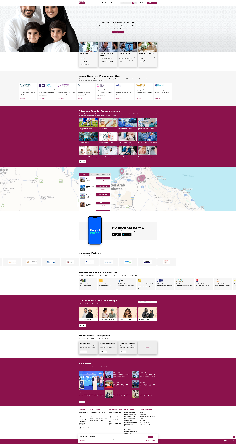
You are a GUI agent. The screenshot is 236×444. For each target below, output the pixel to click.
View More (82, 325)
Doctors (92, 2)
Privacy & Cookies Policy (145, 422)
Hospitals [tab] (84, 174)
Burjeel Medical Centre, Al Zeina (97, 420)
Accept (150, 437)
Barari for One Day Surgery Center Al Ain (115, 420)
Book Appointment (152, 2)
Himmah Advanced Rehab (130, 414)
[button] (126, 3)
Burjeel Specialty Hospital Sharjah (83, 420)
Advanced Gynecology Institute (129, 425)
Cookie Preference (150, 440)
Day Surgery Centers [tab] (105, 174)
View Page (103, 180)
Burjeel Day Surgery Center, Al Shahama (116, 416)
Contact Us (142, 420)
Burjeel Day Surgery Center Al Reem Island (115, 413)
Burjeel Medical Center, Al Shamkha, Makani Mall (98, 413)
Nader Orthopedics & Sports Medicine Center (130, 432)
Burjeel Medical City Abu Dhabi (83, 413)
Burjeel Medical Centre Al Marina (97, 416)
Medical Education (115, 2)
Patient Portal (143, 414)
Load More (82, 161)
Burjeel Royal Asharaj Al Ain (84, 427)
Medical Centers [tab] (95, 174)
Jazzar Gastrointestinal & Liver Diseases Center (131, 428)
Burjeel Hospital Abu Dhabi (83, 416)
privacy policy (135, 439)
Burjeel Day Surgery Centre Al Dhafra (115, 424)
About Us (142, 418)
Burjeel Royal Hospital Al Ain (82, 424)
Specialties (98, 2)
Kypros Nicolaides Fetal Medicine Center (129, 419)
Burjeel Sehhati (105, 2)
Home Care (142, 412)
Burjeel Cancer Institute (129, 412)
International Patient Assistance (147, 416)
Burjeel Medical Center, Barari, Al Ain (98, 418)
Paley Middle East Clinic (129, 416)
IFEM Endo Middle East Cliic (130, 422)
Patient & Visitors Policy (145, 424)
